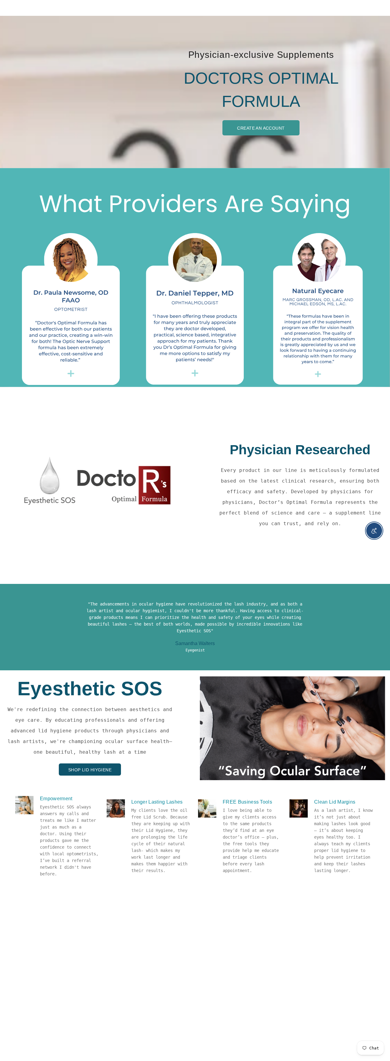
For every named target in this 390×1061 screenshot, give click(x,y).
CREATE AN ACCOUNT (261, 128)
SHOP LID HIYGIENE (90, 769)
